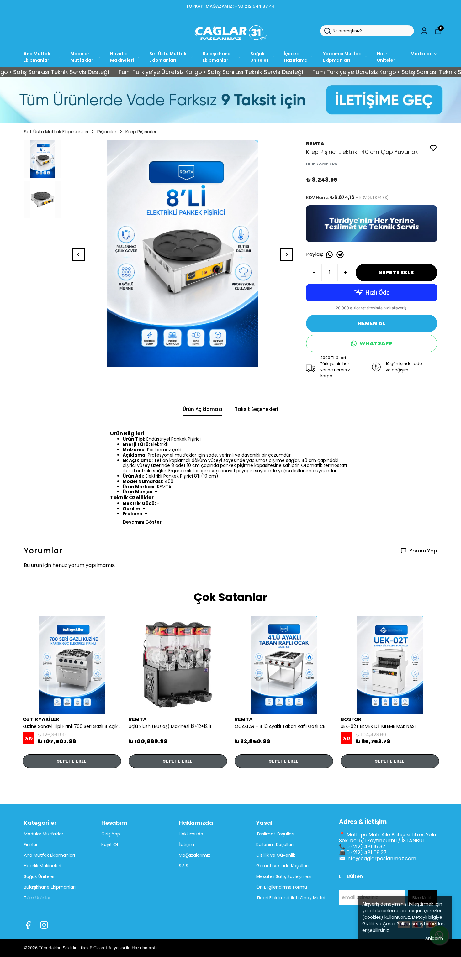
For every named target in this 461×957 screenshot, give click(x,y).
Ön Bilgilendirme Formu (281, 887)
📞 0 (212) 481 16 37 (362, 846)
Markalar (421, 53)
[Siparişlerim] (424, 31)
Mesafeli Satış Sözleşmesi (283, 876)
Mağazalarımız (194, 855)
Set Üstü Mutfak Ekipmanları (167, 56)
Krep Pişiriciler (140, 131)
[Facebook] (28, 925)
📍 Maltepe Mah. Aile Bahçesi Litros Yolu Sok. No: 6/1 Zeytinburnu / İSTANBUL (387, 837)
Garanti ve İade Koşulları (282, 866)
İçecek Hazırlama (296, 56)
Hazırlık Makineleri (122, 56)
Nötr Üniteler (386, 56)
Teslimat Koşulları (275, 834)
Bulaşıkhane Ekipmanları (216, 56)
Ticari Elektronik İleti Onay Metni (290, 898)
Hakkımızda (191, 834)
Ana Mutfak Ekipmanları (37, 56)
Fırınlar (31, 844)
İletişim (186, 844)
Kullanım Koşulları (275, 844)
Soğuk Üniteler (259, 56)
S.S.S (183, 866)
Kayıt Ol (109, 844)
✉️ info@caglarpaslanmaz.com (377, 858)
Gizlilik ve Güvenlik (275, 855)
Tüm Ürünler (37, 898)
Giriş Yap (110, 834)
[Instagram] (44, 925)
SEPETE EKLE (396, 272)
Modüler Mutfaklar (81, 56)
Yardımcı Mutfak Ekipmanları (342, 56)
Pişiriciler (106, 131)
